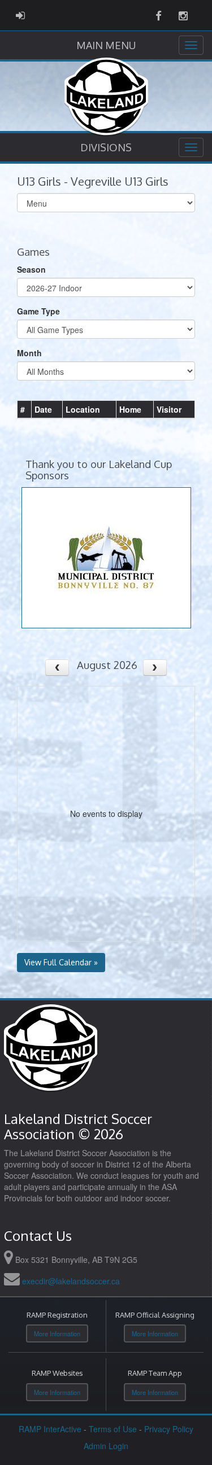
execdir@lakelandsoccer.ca (71, 1281)
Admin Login (106, 1445)
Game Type (38, 311)
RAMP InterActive (50, 1429)
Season (31, 269)
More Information (57, 1333)
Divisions (106, 147)
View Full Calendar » (61, 962)
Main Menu (106, 45)
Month (29, 352)
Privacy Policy (168, 1429)
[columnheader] (25, 409)
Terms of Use (113, 1429)
